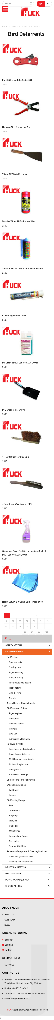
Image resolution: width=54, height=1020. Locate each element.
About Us (9, 914)
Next (47, 632)
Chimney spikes (16, 723)
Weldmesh (14, 790)
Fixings (12, 795)
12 (27, 621)
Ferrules (13, 821)
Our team (9, 920)
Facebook (8, 940)
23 (25, 632)
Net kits (12, 698)
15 (48, 621)
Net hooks (14, 841)
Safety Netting (13, 645)
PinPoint (13, 734)
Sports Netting (13, 886)
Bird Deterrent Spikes (17, 708)
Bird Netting (12, 657)
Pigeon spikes (15, 713)
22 (48, 626)
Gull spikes (14, 718)
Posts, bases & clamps (19, 754)
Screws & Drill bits (17, 846)
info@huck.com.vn (19, 998)
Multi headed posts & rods (21, 759)
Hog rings (13, 815)
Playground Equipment (18, 880)
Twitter (8, 950)
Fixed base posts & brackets (22, 749)
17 (13, 626)
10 (13, 621)
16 (6, 626)
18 (20, 626)
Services (9, 965)
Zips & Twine (15, 693)
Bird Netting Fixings (16, 800)
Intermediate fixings (18, 836)
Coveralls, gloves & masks (21, 856)
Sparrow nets (15, 662)
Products (15, 27)
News (7, 925)
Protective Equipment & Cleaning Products (27, 851)
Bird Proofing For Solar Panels (21, 780)
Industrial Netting (15, 867)
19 (27, 626)
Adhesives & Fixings (18, 774)
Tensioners (14, 810)
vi (48, 3)
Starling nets (15, 667)
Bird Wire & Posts (15, 744)
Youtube (8, 945)
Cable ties (13, 826)
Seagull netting (16, 677)
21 (41, 626)
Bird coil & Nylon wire (18, 764)
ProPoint (13, 729)
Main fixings (14, 831)
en (40, 3)
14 (41, 621)
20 (34, 626)
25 (39, 632)
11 (20, 621)
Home (4, 27)
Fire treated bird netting (20, 683)
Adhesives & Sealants (19, 739)
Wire (11, 805)
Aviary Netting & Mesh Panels (21, 703)
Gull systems (15, 769)
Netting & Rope (13, 873)
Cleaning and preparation (21, 861)
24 (32, 632)
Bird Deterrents (14, 651)
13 (34, 621)
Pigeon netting (16, 672)
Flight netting (15, 688)
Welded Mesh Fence (16, 785)
